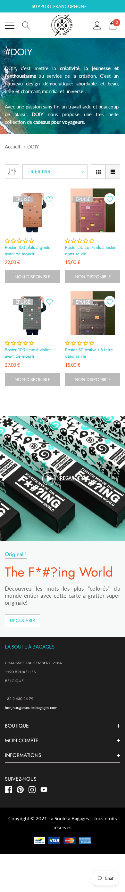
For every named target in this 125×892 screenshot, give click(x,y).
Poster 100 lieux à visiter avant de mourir (28, 352)
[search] (26, 24)
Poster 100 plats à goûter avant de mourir (28, 250)
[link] (32, 210)
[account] (97, 24)
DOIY (33, 146)
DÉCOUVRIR (22, 620)
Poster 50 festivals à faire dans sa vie (89, 352)
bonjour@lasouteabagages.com (31, 707)
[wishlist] (49, 198)
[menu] (9, 25)
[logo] (62, 25)
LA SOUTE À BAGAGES (29, 646)
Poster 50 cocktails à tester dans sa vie (90, 250)
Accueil (12, 146)
